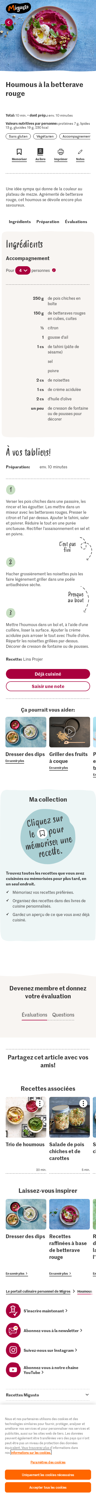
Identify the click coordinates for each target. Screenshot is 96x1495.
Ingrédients (20, 221)
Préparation (47, 221)
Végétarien (45, 136)
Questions (63, 1014)
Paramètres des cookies (48, 1462)
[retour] (9, 22)
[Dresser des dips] (26, 1237)
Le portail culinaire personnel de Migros (38, 1291)
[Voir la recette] (26, 1135)
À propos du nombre (54, 270)
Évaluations (76, 221)
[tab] (48, 1394)
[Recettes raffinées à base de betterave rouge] (69, 1237)
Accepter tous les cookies (47, 1487)
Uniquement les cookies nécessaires (48, 1474)
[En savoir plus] (25, 757)
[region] (48, 1450)
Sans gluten (18, 136)
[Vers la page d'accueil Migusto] (18, 5)
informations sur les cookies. (31, 1452)
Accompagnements (78, 136)
